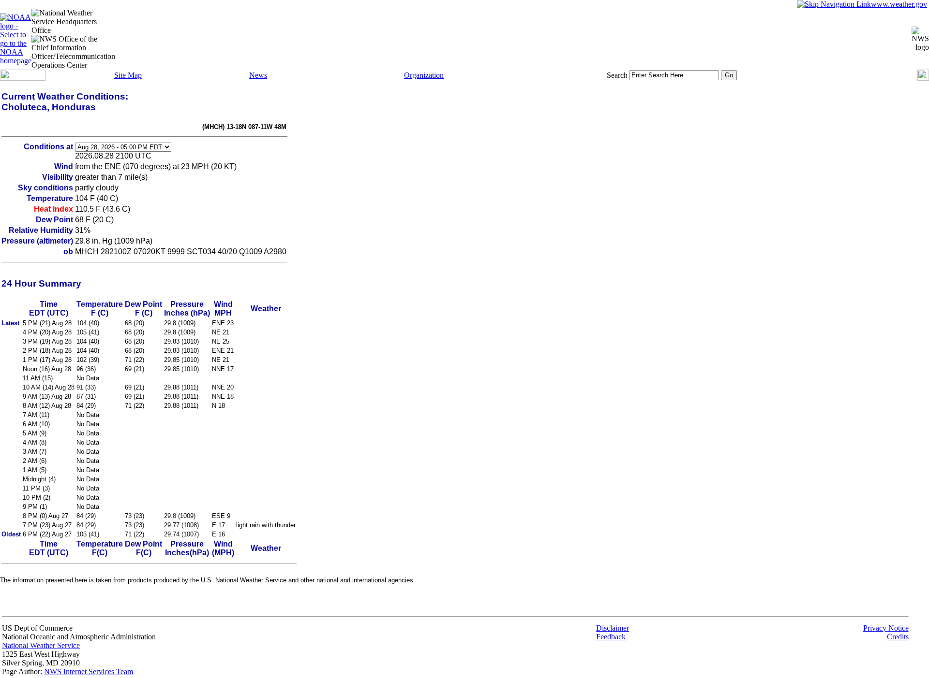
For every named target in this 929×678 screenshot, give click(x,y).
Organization (424, 75)
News (258, 75)
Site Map (128, 75)
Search (617, 75)
